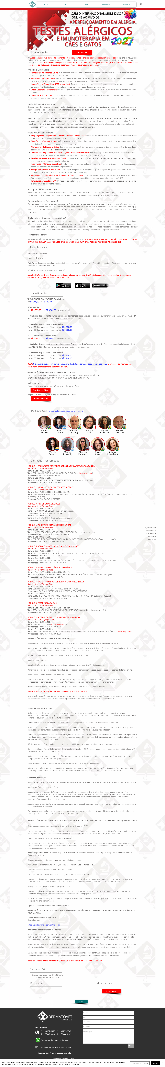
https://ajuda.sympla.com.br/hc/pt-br (44, 925)
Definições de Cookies (140, 1063)
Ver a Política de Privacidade (69, 1064)
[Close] (162, 1063)
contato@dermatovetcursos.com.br (55, 1047)
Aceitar (155, 1063)
